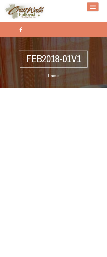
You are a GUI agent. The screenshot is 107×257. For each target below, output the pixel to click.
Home (53, 76)
